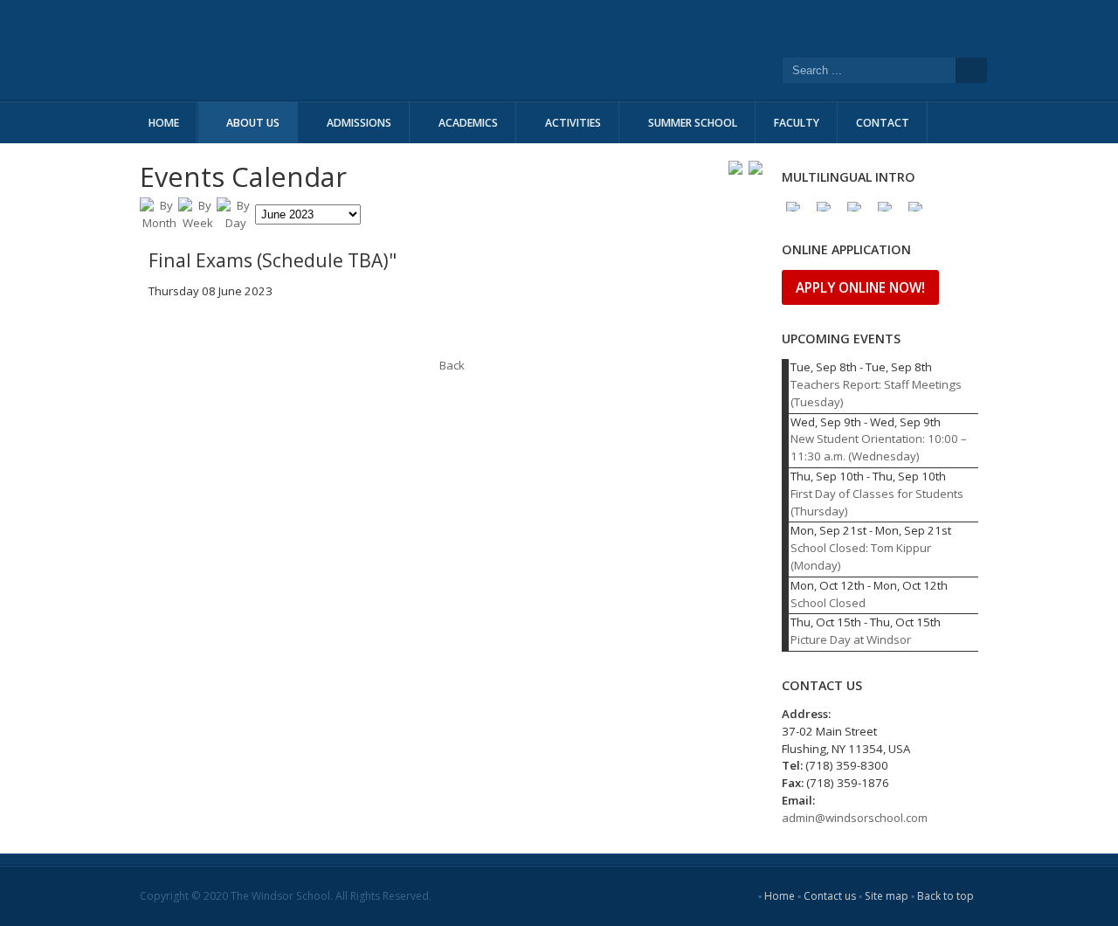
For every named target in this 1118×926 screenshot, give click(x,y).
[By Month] (159, 223)
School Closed (828, 603)
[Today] (236, 223)
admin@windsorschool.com (855, 818)
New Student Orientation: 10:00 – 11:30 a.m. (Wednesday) (878, 447)
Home (779, 895)
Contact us (830, 895)
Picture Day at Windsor (850, 639)
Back (452, 365)
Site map (886, 895)
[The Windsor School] (402, 50)
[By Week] (197, 223)
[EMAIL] (756, 168)
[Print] (735, 168)
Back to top (945, 895)
